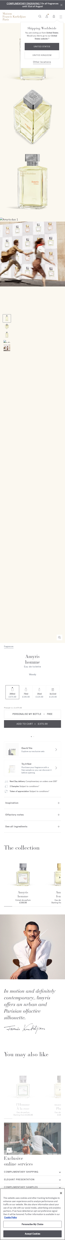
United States (42, 46)
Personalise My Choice (33, 1224)
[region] (32, 1214)
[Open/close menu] (60, 17)
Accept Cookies (32, 1233)
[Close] (61, 5)
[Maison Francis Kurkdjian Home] (14, 16)
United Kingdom (42, 55)
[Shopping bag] (54, 16)
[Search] (39, 16)
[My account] (46, 16)
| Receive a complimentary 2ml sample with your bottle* (32, 5)
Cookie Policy (10, 1217)
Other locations (42, 62)
